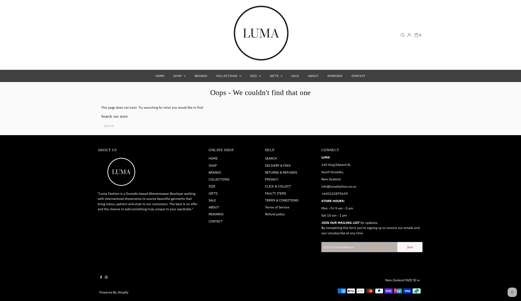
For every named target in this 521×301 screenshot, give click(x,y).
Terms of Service (277, 207)
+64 (324, 194)
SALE (212, 200)
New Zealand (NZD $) (401, 280)
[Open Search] (402, 35)
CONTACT (216, 221)
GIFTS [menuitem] (275, 76)
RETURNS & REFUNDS (281, 172)
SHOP (213, 165)
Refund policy (275, 214)
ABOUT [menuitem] (313, 76)
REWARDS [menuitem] (335, 76)
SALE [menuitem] (295, 76)
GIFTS (213, 193)
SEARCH (271, 158)
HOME (213, 158)
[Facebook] (101, 281)
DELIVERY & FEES (278, 165)
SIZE (212, 186)
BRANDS (215, 172)
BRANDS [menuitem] (201, 76)
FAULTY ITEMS (275, 193)
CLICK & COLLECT (278, 186)
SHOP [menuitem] (178, 76)
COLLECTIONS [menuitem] (227, 76)
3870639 (341, 194)
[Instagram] (106, 281)
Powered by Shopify (113, 292)
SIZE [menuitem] (254, 76)
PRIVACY (271, 179)
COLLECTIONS (219, 179)
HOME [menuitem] (160, 76)
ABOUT (214, 207)
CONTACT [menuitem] (358, 76)
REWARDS (216, 214)
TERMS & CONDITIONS (281, 200)
